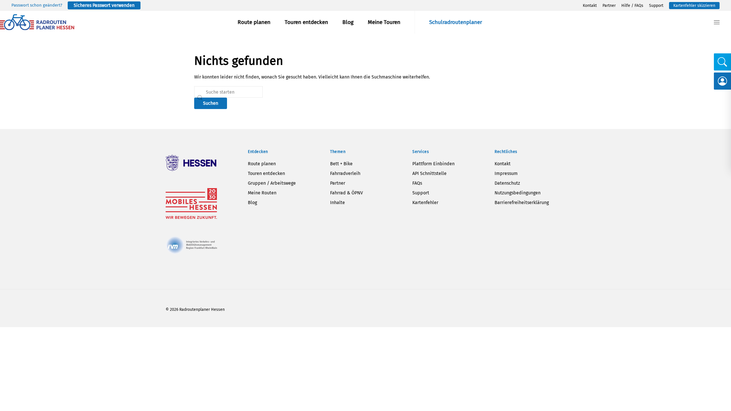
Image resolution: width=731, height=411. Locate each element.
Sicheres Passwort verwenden (104, 5)
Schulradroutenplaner (455, 22)
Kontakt (590, 5)
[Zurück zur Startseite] (37, 22)
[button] (717, 22)
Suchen (210, 103)
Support (656, 5)
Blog (348, 22)
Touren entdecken (306, 22)
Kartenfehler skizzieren (694, 5)
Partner (609, 5)
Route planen (254, 22)
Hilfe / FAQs (632, 5)
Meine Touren (384, 22)
